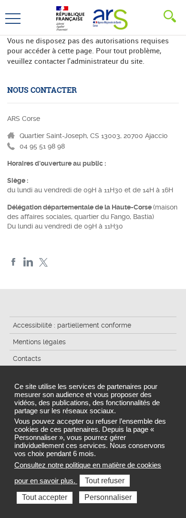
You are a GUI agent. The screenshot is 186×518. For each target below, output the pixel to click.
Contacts (27, 358)
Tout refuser (104, 481)
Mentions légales (39, 342)
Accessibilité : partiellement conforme (72, 325)
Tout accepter (44, 497)
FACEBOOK (13, 262)
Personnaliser (108, 497)
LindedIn (28, 262)
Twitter (43, 262)
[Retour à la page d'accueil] (109, 17)
